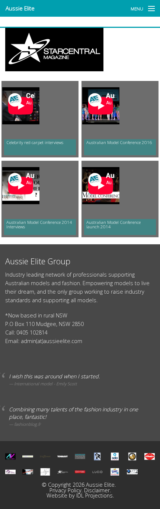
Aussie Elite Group (37, 261)
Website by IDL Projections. (80, 495)
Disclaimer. (97, 490)
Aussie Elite (20, 8)
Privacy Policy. (66, 490)
